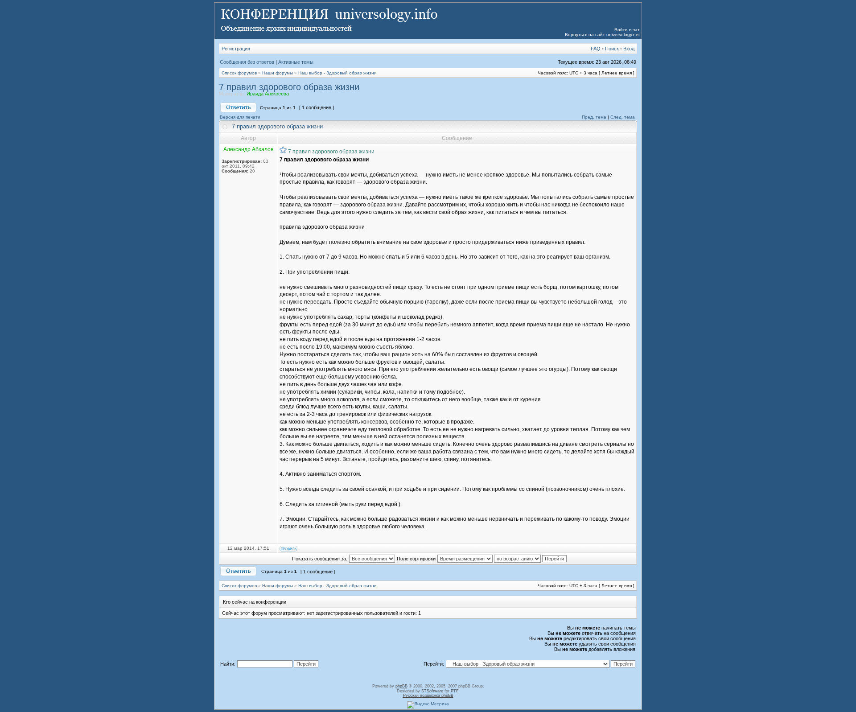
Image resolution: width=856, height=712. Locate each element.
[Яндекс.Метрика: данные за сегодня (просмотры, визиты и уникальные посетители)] (428, 704)
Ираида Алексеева (268, 93)
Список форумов (239, 72)
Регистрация (236, 48)
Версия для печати (240, 117)
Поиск (612, 48)
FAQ (596, 48)
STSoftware (432, 691)
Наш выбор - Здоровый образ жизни (337, 72)
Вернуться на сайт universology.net (602, 34)
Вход (628, 48)
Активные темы (295, 62)
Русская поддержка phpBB (428, 695)
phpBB (401, 686)
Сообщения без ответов (247, 62)
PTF (454, 691)
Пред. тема (594, 117)
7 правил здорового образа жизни (289, 87)
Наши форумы (277, 72)
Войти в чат (627, 29)
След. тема (622, 117)
